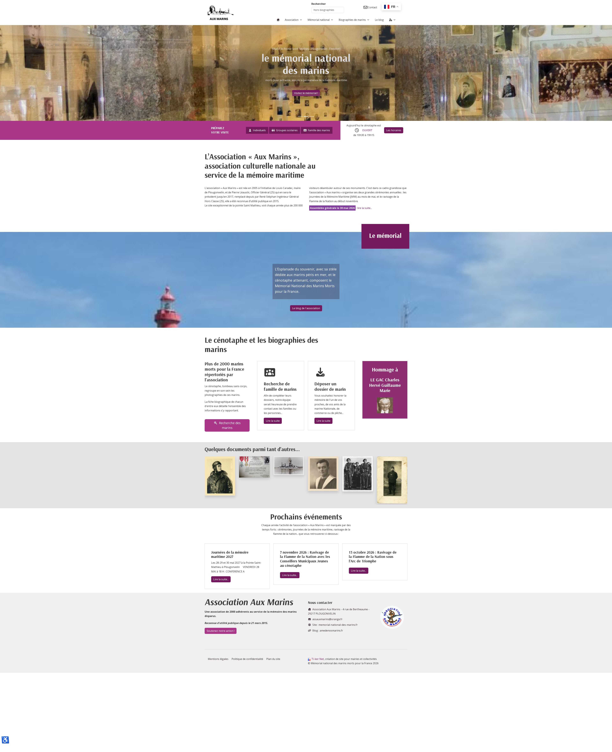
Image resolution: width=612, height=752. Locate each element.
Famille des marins (319, 130)
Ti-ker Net (317, 659)
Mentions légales (218, 659)
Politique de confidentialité (247, 659)
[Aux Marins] (300, 116)
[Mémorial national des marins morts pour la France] (220, 12)
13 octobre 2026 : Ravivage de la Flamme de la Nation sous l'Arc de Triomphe (373, 556)
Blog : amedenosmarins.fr (327, 630)
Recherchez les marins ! (306, 95)
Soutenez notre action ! (220, 631)
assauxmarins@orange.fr (327, 619)
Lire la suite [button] (273, 421)
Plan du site (273, 659)
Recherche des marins (230, 425)
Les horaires (393, 130)
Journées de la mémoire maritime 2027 (229, 554)
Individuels (259, 130)
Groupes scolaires (287, 130)
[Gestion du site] (392, 19)
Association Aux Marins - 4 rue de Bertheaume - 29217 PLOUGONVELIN (338, 611)
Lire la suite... (221, 579)
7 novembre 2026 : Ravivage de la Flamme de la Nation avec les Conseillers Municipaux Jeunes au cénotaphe (305, 559)
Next (400, 480)
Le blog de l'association (306, 308)
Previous (212, 480)
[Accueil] (278, 19)
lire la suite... (364, 208)
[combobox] (327, 10)
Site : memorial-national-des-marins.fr (335, 625)
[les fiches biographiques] (311, 116)
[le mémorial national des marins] (306, 116)
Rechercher (318, 4)
